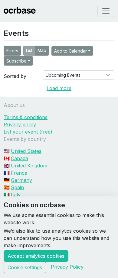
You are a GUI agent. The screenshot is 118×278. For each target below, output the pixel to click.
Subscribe (16, 60)
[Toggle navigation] (105, 11)
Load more (59, 88)
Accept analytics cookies (36, 256)
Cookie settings (25, 267)
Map (42, 50)
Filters (12, 50)
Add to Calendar (70, 50)
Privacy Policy (67, 267)
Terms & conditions (26, 117)
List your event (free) (28, 132)
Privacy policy (20, 124)
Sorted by (15, 76)
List (29, 50)
